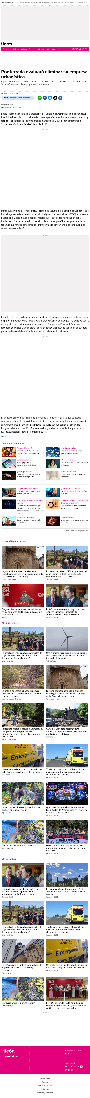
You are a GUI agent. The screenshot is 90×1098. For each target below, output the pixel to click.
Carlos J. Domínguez (9, 579)
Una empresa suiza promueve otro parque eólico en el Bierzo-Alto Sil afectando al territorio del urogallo (66, 655)
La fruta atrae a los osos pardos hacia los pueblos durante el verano (21, 808)
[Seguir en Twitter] (69, 1066)
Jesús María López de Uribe (11, 699)
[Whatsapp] (40, 98)
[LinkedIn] (60, 98)
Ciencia (41, 49)
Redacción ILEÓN (52, 617)
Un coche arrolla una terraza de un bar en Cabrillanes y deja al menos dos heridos (22, 770)
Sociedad (32, 49)
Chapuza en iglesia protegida (82, 2)
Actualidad (7, 49)
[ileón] (15, 1051)
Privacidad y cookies (45, 1086)
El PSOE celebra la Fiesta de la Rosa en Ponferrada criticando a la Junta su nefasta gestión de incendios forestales (66, 1005)
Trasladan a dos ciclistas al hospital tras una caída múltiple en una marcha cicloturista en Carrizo (65, 772)
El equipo (45, 1082)
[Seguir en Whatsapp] (69, 1070)
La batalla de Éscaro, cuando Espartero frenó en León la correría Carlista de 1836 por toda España (21, 693)
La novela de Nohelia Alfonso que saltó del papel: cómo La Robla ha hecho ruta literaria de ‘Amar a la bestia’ (66, 574)
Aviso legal (45, 1089)
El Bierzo (61, 49)
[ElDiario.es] (80, 49)
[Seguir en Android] (65, 1053)
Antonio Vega (51, 661)
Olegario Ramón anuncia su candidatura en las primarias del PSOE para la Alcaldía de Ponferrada (22, 612)
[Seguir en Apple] (68, 1053)
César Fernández (52, 579)
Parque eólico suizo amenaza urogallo (25, 2)
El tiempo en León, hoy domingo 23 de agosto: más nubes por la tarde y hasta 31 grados (66, 892)
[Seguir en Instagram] (78, 1066)
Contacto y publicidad (45, 1093)
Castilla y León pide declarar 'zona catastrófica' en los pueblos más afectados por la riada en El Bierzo (66, 731)
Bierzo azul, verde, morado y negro (18, 845)
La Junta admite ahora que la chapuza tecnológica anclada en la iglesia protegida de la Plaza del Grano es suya (22, 574)
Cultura (24, 49)
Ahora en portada (10, 623)
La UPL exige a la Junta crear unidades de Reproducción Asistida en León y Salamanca (22, 967)
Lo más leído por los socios (14, 541)
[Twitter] (55, 98)
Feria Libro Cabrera (59, 2)
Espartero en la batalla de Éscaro (44, 2)
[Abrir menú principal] (87, 44)
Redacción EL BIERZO (9, 739)
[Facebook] (45, 98)
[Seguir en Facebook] (72, 1066)
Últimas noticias (9, 859)
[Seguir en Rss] (72, 1070)
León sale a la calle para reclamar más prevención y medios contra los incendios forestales (66, 848)
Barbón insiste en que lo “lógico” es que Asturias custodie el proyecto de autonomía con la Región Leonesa (65, 612)
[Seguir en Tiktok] (66, 1070)
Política (16, 49)
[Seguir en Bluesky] (66, 1066)
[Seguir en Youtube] (81, 1066)
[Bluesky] (50, 98)
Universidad (50, 49)
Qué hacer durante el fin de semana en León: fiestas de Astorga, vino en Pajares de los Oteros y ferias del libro (66, 810)
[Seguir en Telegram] (75, 1066)
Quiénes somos (45, 1079)
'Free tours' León (69, 2)
